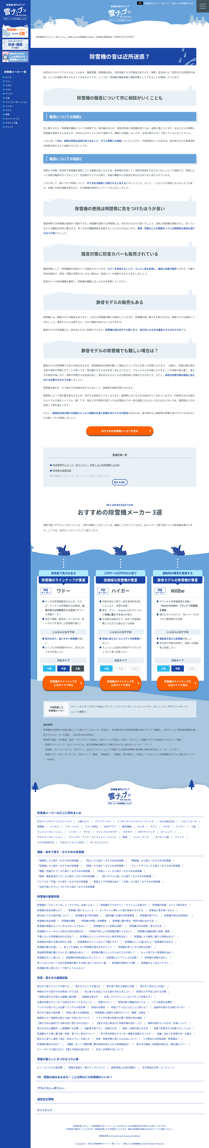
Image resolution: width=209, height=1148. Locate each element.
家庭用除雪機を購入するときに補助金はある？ (61, 952)
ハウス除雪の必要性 (161, 1002)
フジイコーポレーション (16, 102)
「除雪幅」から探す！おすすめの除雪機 (57, 865)
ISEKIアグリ (110, 826)
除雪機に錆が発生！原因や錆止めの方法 (133, 920)
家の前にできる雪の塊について (53, 915)
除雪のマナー (105, 1002)
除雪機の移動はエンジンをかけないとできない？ (62, 925)
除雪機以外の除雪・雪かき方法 (145, 925)
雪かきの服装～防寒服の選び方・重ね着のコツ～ (161, 1044)
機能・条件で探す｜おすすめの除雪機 (60, 852)
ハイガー (9, 106)
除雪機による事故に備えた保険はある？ (154, 936)
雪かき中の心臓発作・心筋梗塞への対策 (57, 1028)
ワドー (8, 81)
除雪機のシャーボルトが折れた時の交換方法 (60, 931)
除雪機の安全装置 (46, 920)
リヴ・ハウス (72, 826)
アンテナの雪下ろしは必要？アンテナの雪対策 (61, 1007)
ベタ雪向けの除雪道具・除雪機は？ (161, 1038)
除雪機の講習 (68, 920)
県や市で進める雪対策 (48, 1012)
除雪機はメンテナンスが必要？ (122, 957)
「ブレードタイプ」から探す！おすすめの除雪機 (154, 865)
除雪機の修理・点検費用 (93, 920)
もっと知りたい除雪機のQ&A (156, 952)
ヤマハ (8, 89)
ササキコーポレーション (49, 837)
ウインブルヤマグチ (106, 831)
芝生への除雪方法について (109, 1049)
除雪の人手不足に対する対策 (151, 991)
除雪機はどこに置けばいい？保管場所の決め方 (149, 941)
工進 (7, 97)
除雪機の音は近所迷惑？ (177, 915)
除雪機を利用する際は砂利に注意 (54, 941)
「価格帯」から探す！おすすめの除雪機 (57, 860)
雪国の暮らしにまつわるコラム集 (57, 1059)
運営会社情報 (45, 1099)
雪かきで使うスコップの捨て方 (53, 986)
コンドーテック (12, 118)
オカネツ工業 (11, 122)
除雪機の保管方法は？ (156, 957)
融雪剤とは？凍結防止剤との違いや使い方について (63, 1017)
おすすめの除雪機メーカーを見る (119, 431)
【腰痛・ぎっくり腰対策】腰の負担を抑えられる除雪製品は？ (98, 1044)
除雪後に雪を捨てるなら (161, 910)
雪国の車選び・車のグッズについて (86, 1067)
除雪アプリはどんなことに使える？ (129, 1007)
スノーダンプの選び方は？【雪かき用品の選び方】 (63, 1049)
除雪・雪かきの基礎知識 (52, 978)
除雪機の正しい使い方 (48, 957)
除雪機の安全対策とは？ (49, 910)
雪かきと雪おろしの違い (152, 986)
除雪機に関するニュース (81, 910)
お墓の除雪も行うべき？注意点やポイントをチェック (64, 1002)
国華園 (40, 826)
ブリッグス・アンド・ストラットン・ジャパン (92, 837)
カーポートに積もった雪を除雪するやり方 (121, 910)
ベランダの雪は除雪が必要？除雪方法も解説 (119, 1017)
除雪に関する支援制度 (77, 1012)
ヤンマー (9, 93)
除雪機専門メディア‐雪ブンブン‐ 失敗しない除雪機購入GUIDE (169, 3)
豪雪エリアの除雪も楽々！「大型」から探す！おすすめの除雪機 (127, 881)
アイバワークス (103, 821)
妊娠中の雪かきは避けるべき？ (170, 1007)
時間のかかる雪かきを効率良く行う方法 (57, 991)
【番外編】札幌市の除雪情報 (119, 915)
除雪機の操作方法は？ (48, 1044)
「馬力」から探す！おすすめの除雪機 (103, 860)
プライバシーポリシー (51, 1088)
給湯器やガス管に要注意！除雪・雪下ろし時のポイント (66, 1033)
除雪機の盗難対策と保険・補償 (153, 931)
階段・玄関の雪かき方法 (135, 1028)
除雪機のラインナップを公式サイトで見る (63, 683)
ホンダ (8, 77)
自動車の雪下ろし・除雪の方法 (100, 1028)
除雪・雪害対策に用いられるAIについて (116, 1038)
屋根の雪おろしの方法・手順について (167, 1023)
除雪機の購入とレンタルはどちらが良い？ (113, 952)
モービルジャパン (99, 842)
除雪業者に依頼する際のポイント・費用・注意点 (120, 1012)
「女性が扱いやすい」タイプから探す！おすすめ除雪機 (66, 886)
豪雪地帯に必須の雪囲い (123, 1067)
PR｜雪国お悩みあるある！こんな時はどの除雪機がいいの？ (74, 1077)
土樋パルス (83, 821)
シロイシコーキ (189, 821)
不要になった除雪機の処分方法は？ (55, 936)
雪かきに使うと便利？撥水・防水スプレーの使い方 (63, 1038)
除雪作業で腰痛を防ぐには (132, 1002)
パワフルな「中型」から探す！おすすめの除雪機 (62, 881)
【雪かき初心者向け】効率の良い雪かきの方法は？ (63, 1023)
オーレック (166, 831)
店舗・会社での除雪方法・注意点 (174, 1033)
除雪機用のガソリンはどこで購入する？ (98, 941)
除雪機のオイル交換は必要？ (108, 925)
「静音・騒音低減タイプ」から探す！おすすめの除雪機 (66, 876)
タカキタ (127, 831)
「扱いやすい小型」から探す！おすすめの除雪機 (126, 876)
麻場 (7, 114)
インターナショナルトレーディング (135, 821)
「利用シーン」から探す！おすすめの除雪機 (119, 871)
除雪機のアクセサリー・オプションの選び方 (123, 904)
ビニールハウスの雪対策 (49, 1067)
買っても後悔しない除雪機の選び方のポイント (88, 947)
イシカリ (54, 826)
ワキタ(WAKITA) (45, 842)
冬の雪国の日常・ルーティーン (158, 1067)
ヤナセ (8, 110)
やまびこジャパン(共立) (72, 842)
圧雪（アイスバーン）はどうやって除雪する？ (128, 996)
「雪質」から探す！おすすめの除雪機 (103, 865)
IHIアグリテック (146, 831)
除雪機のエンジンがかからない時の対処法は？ (104, 936)
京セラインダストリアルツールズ (54, 821)
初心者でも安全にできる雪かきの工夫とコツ (107, 991)
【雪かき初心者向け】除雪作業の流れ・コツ (119, 1023)
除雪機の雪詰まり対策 (123, 962)
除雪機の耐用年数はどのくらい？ (83, 957)
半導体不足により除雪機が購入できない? (110, 931)
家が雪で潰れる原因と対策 (120, 986)
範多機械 (126, 826)
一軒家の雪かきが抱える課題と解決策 (56, 996)
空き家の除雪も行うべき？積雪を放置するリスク (126, 1033)
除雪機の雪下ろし (149, 915)
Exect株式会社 (167, 821)
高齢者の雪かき (90, 996)
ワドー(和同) (91, 826)
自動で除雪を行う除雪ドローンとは (172, 1028)
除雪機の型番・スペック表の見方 (169, 904)
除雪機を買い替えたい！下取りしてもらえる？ (61, 968)
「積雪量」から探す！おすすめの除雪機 (150, 860)
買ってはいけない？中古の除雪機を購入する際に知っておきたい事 (71, 962)
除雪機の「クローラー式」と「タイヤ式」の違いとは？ (81, 475)
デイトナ (9, 126)
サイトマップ (44, 1110)
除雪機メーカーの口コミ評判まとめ (59, 813)
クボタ (8, 85)
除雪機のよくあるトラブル (154, 962)
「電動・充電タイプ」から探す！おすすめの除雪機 (63, 871)
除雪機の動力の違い (47, 947)
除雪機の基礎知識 (62, 470)
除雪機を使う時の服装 (86, 915)
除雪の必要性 (98, 1007)
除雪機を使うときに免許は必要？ (135, 947)
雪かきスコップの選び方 (88, 986)
